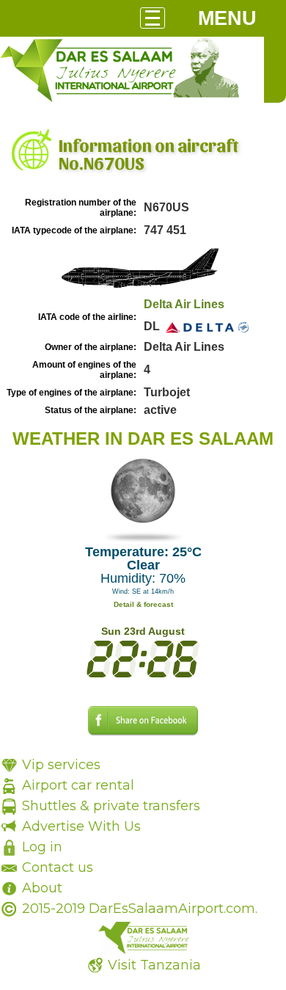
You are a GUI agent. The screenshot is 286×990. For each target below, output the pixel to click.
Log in (42, 847)
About (42, 888)
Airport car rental (78, 785)
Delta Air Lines (184, 304)
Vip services (61, 765)
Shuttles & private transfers (111, 806)
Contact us (57, 867)
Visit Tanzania (154, 965)
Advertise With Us (81, 826)
